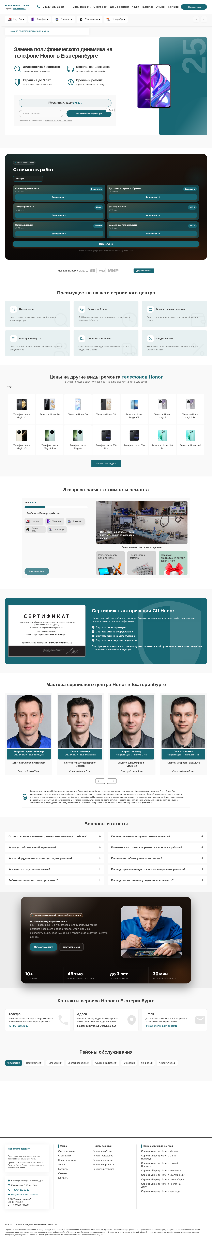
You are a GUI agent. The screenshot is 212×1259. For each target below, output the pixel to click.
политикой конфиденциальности (58, 121)
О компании (100, 7)
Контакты (173, 7)
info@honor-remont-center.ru (162, 1026)
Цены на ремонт (119, 7)
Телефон (41, 19)
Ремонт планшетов (103, 1160)
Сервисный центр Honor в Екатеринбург (162, 1175)
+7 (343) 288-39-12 (52, 6)
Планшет (65, 19)
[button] (100, 781)
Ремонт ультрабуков (103, 1169)
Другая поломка (143, 270)
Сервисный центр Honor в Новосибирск (162, 1179)
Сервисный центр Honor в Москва (159, 1151)
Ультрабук (117, 19)
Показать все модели (106, 463)
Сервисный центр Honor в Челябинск (161, 1170)
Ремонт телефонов (103, 1155)
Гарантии (147, 7)
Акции (135, 7)
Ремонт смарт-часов (104, 1164)
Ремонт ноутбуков (102, 1151)
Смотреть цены (71, 947)
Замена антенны (118, 206)
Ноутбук (17, 19)
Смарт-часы (91, 19)
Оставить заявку (43, 947)
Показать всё (106, 244)
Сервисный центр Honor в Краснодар (161, 1191)
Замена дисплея (24, 225)
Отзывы (160, 7)
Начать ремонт (195, 7)
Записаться (58, 197)
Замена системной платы (123, 225)
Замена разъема (24, 206)
